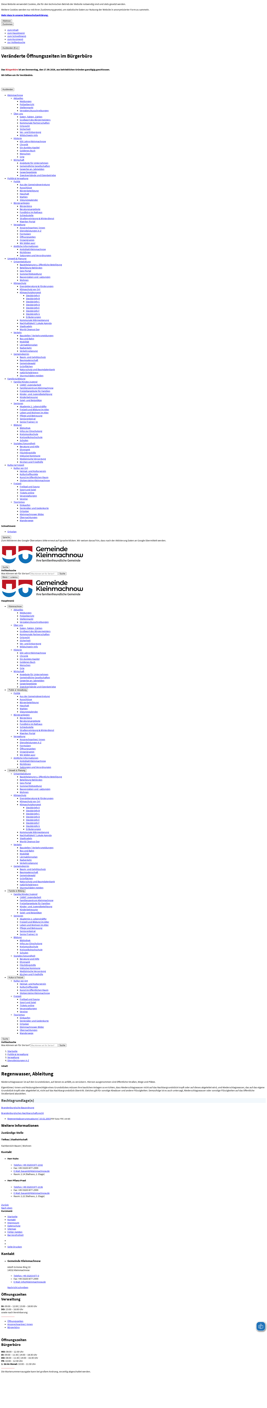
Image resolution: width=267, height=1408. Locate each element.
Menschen (25, 153)
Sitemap (11, 1228)
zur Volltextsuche (16, 42)
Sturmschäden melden (31, 375)
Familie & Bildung (16, 378)
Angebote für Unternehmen (34, 162)
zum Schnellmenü (16, 36)
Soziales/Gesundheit (24, 443)
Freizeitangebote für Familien (35, 390)
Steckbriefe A (33, 295)
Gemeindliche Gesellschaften (35, 166)
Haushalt (24, 193)
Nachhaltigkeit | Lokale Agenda (36, 323)
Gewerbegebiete (28, 172)
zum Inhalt (12, 29)
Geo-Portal (25, 270)
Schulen (24, 440)
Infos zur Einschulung (31, 431)
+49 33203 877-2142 (28, 1164)
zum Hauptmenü (16, 33)
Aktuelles (18, 98)
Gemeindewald (27, 363)
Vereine (24, 498)
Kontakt (11, 1219)
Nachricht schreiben (17, 1287)
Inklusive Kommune (30, 455)
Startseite (12, 1051)
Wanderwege (26, 520)
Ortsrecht (25, 125)
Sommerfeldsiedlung (31, 273)
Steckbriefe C (33, 301)
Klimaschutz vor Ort (30, 289)
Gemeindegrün (21, 354)
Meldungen (26, 101)
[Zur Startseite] (42, 563)
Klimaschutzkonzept (30, 292)
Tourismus (19, 501)
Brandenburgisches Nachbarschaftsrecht (22, 1113)
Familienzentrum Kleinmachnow (36, 387)
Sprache (6, 537)
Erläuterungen (33, 317)
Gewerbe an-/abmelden (32, 169)
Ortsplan (24, 511)
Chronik (24, 144)
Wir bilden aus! (27, 243)
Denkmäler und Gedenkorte (34, 508)
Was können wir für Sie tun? (15, 573)
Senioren (18, 403)
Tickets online (27, 492)
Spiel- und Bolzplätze (31, 400)
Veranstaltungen (28, 495)
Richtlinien (25, 252)
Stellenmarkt (26, 107)
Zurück (5, 1204)
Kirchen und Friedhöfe (31, 461)
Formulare (25, 233)
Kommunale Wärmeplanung (34, 320)
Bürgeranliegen (22, 202)
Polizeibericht (27, 104)
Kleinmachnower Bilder (32, 514)
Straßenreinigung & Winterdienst (37, 218)
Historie (18, 138)
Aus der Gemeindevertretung (35, 184)
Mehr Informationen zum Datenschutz (21, 543)
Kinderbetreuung (29, 397)
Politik (17, 181)
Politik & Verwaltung (17, 178)
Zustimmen (7, 24)
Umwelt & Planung (16, 258)
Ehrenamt (25, 449)
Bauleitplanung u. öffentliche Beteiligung (41, 264)
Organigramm (27, 239)
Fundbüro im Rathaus (31, 212)
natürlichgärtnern (29, 372)
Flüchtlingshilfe (28, 452)
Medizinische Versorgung (33, 458)
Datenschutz (13, 1225)
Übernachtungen (28, 517)
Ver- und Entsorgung (30, 132)
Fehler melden (14, 1231)
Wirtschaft (19, 159)
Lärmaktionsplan (29, 344)
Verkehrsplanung (29, 350)
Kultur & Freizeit (15, 464)
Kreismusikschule (29, 434)
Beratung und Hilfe (29, 446)
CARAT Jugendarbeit (30, 384)
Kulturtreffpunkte (29, 474)
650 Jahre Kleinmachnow (33, 141)
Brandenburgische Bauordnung (17, 1107)
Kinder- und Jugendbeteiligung (36, 394)
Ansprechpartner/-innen (32, 227)
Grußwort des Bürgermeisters (35, 119)
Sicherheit (25, 129)
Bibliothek (25, 427)
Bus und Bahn (27, 338)
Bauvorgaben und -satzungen (35, 276)
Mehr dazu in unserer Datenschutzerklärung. (25, 15)
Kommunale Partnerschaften (35, 122)
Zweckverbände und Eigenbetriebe (38, 175)
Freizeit (17, 483)
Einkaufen (25, 505)
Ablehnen (6, 21)
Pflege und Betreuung (31, 415)
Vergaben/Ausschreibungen (34, 110)
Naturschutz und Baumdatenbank (37, 369)
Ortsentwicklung (22, 261)
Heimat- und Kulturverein (33, 471)
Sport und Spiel (28, 489)
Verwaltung (19, 224)
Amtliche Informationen (26, 246)
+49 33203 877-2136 (28, 1186)
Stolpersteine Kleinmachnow (35, 480)
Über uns (18, 113)
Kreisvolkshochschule (31, 437)
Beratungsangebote (30, 209)
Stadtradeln (26, 326)
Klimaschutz (20, 283)
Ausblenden (7, 89)
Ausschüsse (26, 187)
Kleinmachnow (15, 95)
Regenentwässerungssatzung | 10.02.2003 (29, 1118)
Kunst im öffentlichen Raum (34, 477)
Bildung (18, 424)
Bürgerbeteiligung (29, 190)
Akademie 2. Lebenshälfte (33, 406)
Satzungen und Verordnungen (35, 255)
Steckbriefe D (33, 304)
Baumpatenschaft (29, 360)
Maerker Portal (27, 221)
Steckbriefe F (33, 310)
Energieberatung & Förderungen (36, 286)
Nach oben (6, 1207)
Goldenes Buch (27, 150)
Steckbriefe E (33, 307)
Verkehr (18, 332)
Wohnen (24, 280)
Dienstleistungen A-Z (30, 230)
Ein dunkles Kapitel (30, 147)
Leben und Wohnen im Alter (34, 412)
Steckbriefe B (33, 298)
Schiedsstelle (27, 215)
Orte (22, 156)
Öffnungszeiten (28, 236)
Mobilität (24, 341)
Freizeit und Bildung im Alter (34, 409)
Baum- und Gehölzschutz (33, 357)
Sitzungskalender (29, 199)
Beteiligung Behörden (31, 267)
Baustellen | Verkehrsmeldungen (36, 335)
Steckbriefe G (33, 313)
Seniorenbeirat (28, 418)
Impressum (13, 1222)
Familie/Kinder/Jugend (25, 381)
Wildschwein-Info (29, 135)
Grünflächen (26, 366)
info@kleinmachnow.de (30, 1281)
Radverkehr (26, 347)
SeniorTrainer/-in (29, 421)
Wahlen (24, 196)
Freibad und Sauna (30, 486)
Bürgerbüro (26, 206)
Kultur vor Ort (21, 468)
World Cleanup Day (30, 329)
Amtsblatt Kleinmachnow (33, 249)
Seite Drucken (14, 1246)
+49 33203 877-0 (26, 1275)
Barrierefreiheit (15, 1234)
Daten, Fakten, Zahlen (31, 116)
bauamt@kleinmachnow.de (32, 1171)
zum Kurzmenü (15, 39)
